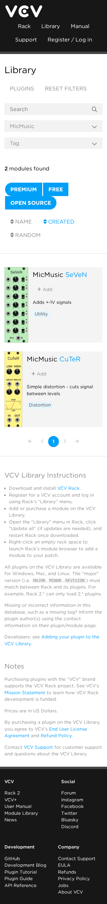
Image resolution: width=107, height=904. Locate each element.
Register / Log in (70, 39)
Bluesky (69, 820)
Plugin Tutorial (20, 872)
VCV (9, 781)
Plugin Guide (18, 878)
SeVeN (76, 274)
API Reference (20, 885)
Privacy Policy (74, 878)
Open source (30, 203)
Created (60, 221)
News (10, 820)
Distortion (40, 405)
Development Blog (25, 865)
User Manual (18, 806)
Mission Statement (24, 692)
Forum (68, 793)
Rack (24, 26)
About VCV (70, 892)
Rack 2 (12, 793)
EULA (64, 865)
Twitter (69, 813)
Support (26, 39)
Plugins (22, 88)
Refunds (67, 872)
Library (50, 26)
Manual (80, 26)
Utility (41, 314)
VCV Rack (68, 488)
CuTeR (70, 359)
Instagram (72, 800)
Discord (69, 826)
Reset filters (66, 88)
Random (27, 235)
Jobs (63, 885)
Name (23, 221)
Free (55, 189)
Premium (23, 189)
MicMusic (48, 274)
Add (46, 289)
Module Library (21, 813)
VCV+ (10, 800)
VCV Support (38, 747)
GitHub (12, 858)
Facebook (72, 806)
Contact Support (76, 858)
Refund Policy (56, 735)
